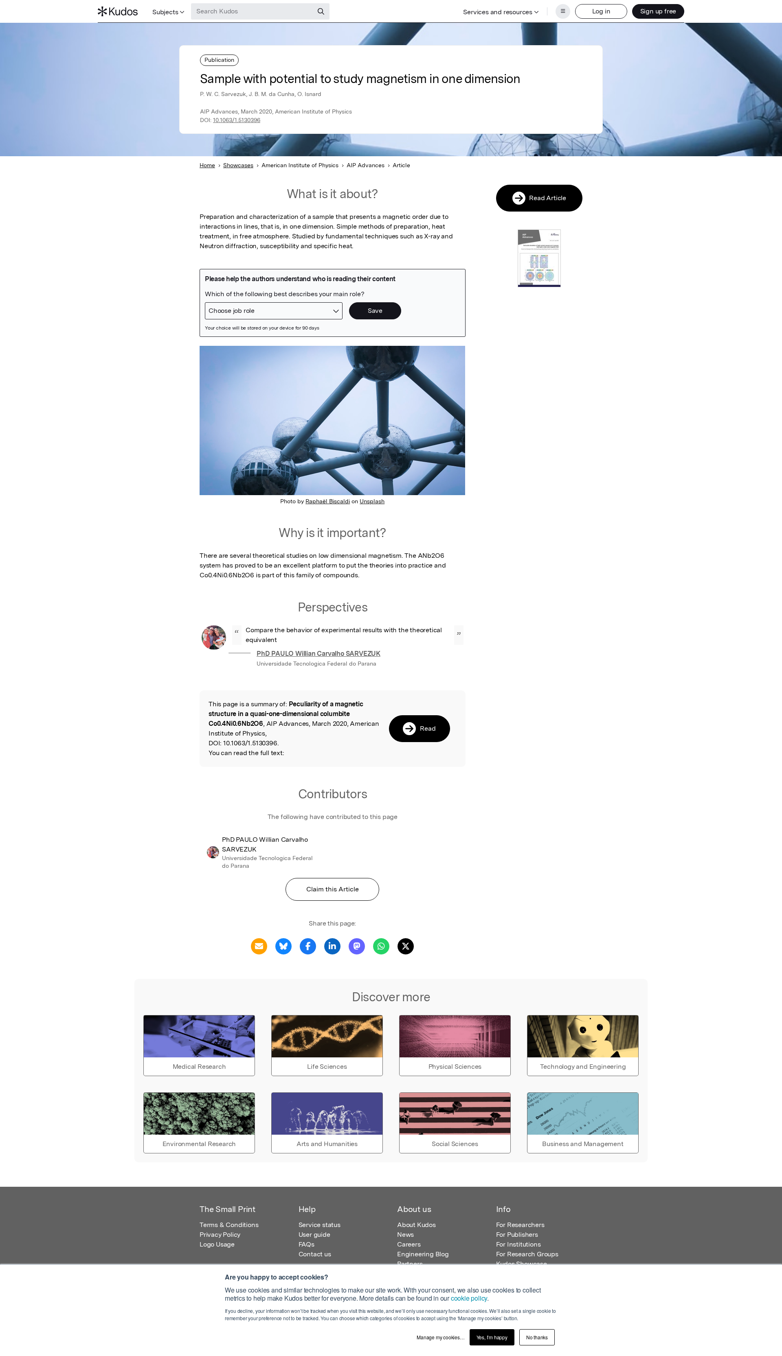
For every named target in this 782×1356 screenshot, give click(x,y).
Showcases (238, 165)
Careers (409, 1244)
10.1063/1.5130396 (236, 120)
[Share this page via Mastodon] (357, 946)
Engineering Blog (423, 1254)
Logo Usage (217, 1244)
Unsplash (372, 501)
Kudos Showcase (521, 1264)
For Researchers (520, 1225)
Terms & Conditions (229, 1225)
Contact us (315, 1254)
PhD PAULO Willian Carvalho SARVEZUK (318, 653)
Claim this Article (332, 889)
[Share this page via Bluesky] (283, 946)
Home (207, 165)
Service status (319, 1225)
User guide (314, 1234)
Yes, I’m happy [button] (492, 1337)
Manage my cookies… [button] (440, 1337)
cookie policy (469, 1298)
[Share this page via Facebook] (308, 946)
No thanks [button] (537, 1337)
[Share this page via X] (405, 946)
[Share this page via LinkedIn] (332, 946)
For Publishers (517, 1234)
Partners (409, 1264)
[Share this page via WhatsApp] (381, 946)
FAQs (306, 1244)
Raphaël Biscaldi (327, 501)
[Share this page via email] (259, 946)
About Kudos (416, 1225)
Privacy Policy (220, 1234)
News (405, 1234)
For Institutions (518, 1244)
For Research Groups (527, 1254)
